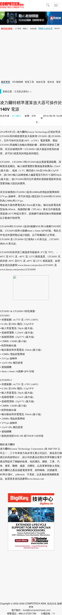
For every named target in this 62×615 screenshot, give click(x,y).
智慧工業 (29, 81)
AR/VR (57, 28)
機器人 (25, 28)
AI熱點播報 (7, 28)
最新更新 (5, 81)
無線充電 (40, 81)
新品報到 (23, 91)
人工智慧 (18, 28)
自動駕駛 (33, 28)
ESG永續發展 (46, 28)
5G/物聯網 (17, 81)
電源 (58, 81)
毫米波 (50, 81)
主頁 (16, 91)
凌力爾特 (16, 115)
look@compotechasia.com (37, 610)
